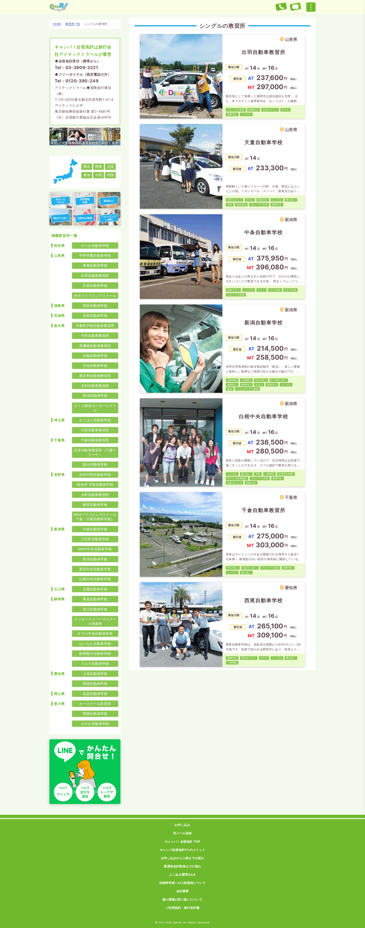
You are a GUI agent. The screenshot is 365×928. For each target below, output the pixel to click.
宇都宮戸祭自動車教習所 (95, 325)
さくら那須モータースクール (95, 408)
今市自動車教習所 (95, 335)
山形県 (59, 255)
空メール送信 (182, 833)
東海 (86, 175)
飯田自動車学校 (95, 504)
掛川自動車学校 (95, 609)
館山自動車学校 (95, 464)
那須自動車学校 (95, 395)
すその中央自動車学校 (95, 633)
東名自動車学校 (95, 599)
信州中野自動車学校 (95, 474)
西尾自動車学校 (95, 683)
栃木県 (59, 325)
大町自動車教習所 (95, 495)
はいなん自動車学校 (95, 643)
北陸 (110, 166)
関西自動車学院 (95, 713)
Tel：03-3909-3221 (76, 67)
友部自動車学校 (95, 315)
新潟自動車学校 (95, 559)
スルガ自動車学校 (95, 663)
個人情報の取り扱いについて (182, 899)
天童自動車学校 (95, 285)
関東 (98, 166)
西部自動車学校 (95, 305)
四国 (110, 175)
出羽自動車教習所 (95, 275)
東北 (86, 166)
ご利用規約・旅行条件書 (182, 907)
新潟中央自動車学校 (95, 569)
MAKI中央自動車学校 (95, 549)
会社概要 (182, 891)
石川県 (59, 589)
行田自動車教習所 (95, 430)
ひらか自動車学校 (95, 245)
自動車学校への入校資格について (182, 882)
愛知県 (59, 673)
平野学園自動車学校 (95, 255)
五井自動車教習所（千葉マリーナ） (95, 452)
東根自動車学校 (95, 265)
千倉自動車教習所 (95, 440)
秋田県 (59, 245)
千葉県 (59, 440)
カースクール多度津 (95, 703)
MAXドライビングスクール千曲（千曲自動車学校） (95, 516)
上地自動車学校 (95, 673)
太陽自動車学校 (95, 589)
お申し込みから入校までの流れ (182, 858)
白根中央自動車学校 (95, 579)
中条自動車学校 (95, 529)
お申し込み (182, 825)
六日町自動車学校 (95, 539)
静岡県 (59, 599)
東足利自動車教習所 (95, 376)
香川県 (59, 703)
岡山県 (59, 694)
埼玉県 (59, 420)
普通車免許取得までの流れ (182, 866)
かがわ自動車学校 (95, 724)
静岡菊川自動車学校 (95, 653)
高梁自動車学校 (95, 694)
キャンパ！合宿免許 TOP (182, 841)
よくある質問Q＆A (182, 874)
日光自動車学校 (95, 365)
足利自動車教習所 (95, 385)
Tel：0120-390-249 (76, 80)
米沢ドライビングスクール (95, 295)
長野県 (59, 474)
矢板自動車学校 (95, 355)
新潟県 (59, 529)
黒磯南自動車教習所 (95, 346)
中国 (98, 175)
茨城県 (59, 315)
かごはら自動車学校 (95, 420)
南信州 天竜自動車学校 (95, 484)
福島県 (59, 305)
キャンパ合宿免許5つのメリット (182, 850)
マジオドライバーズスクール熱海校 (95, 621)
